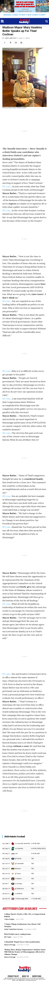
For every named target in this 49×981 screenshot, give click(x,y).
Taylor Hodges (9, 919)
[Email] (15, 42)
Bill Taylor (7, 937)
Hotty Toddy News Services (13, 929)
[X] (10, 42)
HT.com (6, 186)
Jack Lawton (10, 38)
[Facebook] (4, 42)
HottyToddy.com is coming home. (17, 934)
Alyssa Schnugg (9, 945)
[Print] (21, 42)
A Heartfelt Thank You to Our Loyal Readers (22, 942)
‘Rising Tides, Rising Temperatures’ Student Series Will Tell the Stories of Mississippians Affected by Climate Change (25, 951)
